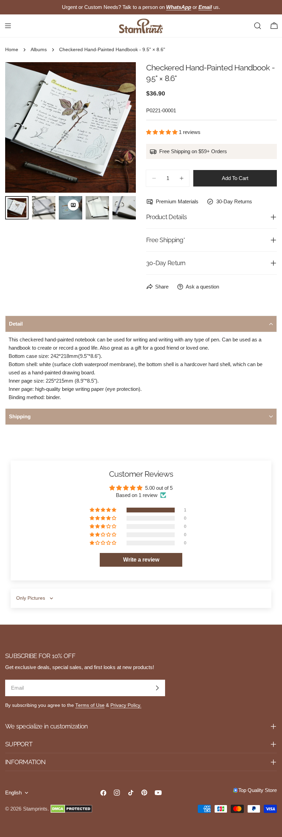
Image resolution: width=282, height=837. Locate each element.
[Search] (257, 26)
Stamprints (35, 809)
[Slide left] (21, 127)
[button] (162, 132)
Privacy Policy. (125, 705)
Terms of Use (90, 705)
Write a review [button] (141, 560)
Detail (16, 324)
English (13, 792)
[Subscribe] (157, 688)
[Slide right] (119, 127)
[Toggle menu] (8, 26)
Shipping (20, 416)
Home (11, 49)
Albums (39, 49)
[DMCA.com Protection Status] (71, 809)
